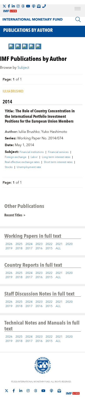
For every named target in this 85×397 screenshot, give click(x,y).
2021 (59, 244)
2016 (39, 248)
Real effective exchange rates (22, 162)
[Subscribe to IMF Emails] (39, 6)
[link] (11, 46)
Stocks (8, 167)
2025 (18, 244)
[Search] (78, 19)
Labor (34, 157)
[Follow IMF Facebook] (9, 6)
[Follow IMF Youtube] (28, 6)
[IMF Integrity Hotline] (44, 6)
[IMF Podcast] (33, 6)
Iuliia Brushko (29, 132)
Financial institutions (32, 152)
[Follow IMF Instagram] (18, 6)
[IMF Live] (72, 391)
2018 (18, 248)
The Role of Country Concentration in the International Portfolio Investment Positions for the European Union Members (40, 116)
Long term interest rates (56, 157)
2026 (8, 244)
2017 (29, 248)
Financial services (58, 152)
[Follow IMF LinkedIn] (13, 6)
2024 (29, 244)
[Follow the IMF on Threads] (22, 6)
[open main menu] (78, 9)
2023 (39, 244)
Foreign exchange (15, 157)
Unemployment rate (29, 167)
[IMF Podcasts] (51, 390)
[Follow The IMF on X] (4, 6)
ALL (58, 248)
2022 (49, 244)
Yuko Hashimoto (54, 132)
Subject (23, 68)
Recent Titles (13, 215)
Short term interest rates (58, 162)
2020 (69, 244)
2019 (8, 248)
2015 (49, 248)
